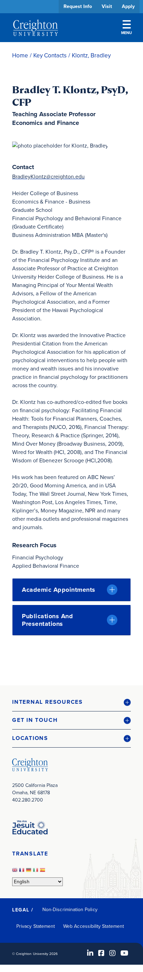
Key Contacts (50, 55)
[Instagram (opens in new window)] (112, 953)
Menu (126, 32)
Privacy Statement (35, 926)
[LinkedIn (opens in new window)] (90, 953)
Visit (107, 6)
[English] (15, 872)
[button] (71, 702)
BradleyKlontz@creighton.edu (48, 177)
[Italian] (36, 872)
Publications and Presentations (47, 620)
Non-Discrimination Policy (70, 909)
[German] (29, 872)
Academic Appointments (58, 589)
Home (20, 55)
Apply (128, 6)
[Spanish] (43, 872)
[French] (22, 872)
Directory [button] (65, 213)
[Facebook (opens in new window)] (101, 953)
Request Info (78, 6)
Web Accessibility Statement (93, 926)
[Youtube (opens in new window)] (124, 953)
